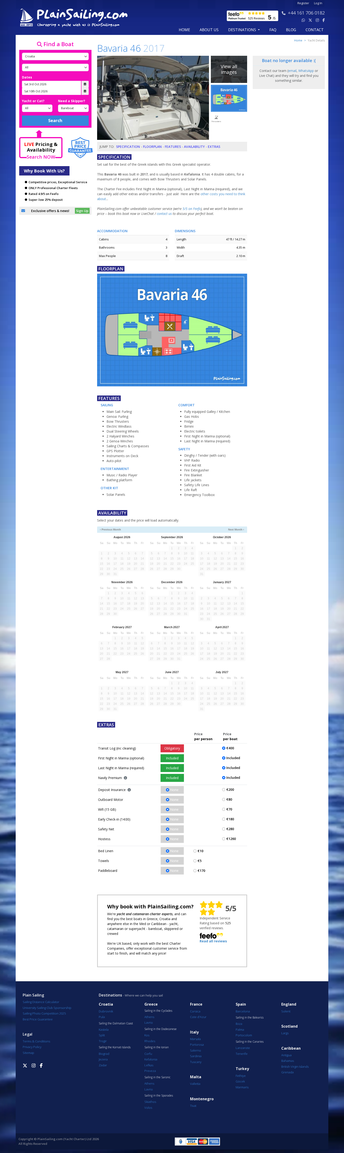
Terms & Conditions (36, 1041)
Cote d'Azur (198, 1017)
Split (102, 1035)
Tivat (193, 1106)
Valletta (195, 1084)
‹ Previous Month (110, 529)
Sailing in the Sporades (158, 1095)
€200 (230, 789)
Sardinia (195, 1056)
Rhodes (149, 1041)
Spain (241, 1004)
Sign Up (82, 211)
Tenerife (242, 1054)
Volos (148, 1107)
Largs (285, 1033)
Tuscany (195, 1062)
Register (303, 3)
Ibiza (239, 1024)
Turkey (242, 1069)
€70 (229, 809)
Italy (194, 1032)
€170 (201, 870)
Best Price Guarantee (38, 1019)
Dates (27, 77)
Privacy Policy (32, 1047)
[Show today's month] (168, 530)
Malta (195, 1077)
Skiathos (150, 1102)
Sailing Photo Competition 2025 (44, 1013)
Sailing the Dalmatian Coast (116, 1023)
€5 (199, 860)
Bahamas (287, 1061)
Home (184, 29)
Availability (194, 146)
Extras (214, 146)
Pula (102, 1017)
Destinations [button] (242, 29)
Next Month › (236, 529)
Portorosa (197, 1044)
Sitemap (28, 1053)
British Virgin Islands (295, 1066)
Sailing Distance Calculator (41, 1002)
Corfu (148, 1054)
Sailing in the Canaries (249, 1041)
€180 (230, 819)
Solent (285, 1011)
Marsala (195, 1039)
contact (315, 29)
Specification (128, 146)
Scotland (289, 1026)
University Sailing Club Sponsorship (47, 1008)
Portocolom (244, 1035)
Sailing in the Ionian (156, 1047)
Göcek (240, 1081)
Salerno (195, 1050)
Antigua (286, 1055)
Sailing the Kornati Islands (115, 1047)
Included (172, 758)
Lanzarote (243, 1048)
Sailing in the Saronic (157, 1077)
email (292, 70)
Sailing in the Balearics (249, 1017)
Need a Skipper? (71, 101)
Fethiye (241, 1076)
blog (291, 29)
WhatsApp (306, 70)
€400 (230, 748)
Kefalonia (150, 1059)
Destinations (110, 995)
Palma (240, 1029)
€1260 (231, 838)
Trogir (103, 1041)
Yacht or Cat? (33, 101)
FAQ (272, 29)
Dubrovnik (106, 1011)
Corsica (195, 1011)
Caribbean (291, 1048)
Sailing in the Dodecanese (160, 1029)
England (288, 1004)
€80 (229, 799)
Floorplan (152, 146)
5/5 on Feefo (192, 208)
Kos (146, 1035)
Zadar (103, 1065)
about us (209, 29)
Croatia (106, 1004)
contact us (164, 213)
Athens (149, 1017)
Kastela (104, 1029)
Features (173, 146)
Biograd (104, 1054)
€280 (230, 829)
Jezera (103, 1059)
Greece (151, 1004)
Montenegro (202, 1099)
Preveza (150, 1071)
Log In (318, 3)
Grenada (287, 1072)
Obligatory (172, 748)
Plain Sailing (33, 995)
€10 (200, 851)
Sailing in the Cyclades (158, 1010)
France (196, 1004)
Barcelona (243, 1011)
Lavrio (148, 1022)
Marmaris (242, 1087)
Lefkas (148, 1065)
